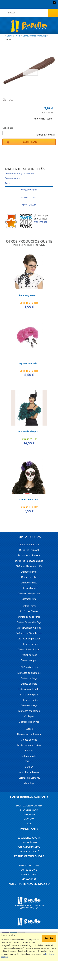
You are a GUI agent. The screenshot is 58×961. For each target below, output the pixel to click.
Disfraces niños (29, 582)
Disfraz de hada (29, 655)
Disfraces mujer (29, 571)
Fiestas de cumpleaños (29, 745)
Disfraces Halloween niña (29, 566)
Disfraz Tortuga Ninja (29, 616)
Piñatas (29, 750)
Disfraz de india (29, 683)
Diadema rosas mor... (29, 499)
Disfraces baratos (29, 588)
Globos (29, 728)
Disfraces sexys (29, 705)
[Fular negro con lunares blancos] (29, 271)
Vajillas (29, 761)
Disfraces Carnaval (29, 550)
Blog (29, 823)
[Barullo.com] (29, 26)
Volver (9, 36)
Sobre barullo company (29, 806)
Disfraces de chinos (29, 721)
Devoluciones (29, 205)
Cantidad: (7, 127)
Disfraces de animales (29, 672)
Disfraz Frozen (29, 606)
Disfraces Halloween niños (29, 560)
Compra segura (29, 842)
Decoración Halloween (29, 734)
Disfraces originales (29, 544)
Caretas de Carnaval (29, 777)
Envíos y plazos (29, 190)
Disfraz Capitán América (29, 627)
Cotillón (29, 767)
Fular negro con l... (29, 295)
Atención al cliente (29, 865)
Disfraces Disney (29, 611)
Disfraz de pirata (29, 667)
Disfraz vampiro (29, 660)
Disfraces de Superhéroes (29, 633)
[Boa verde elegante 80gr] (29, 408)
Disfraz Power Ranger (29, 649)
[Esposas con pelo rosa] (29, 340)
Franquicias (29, 814)
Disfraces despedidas (29, 593)
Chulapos (29, 716)
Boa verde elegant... (29, 431)
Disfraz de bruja (29, 678)
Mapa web (29, 819)
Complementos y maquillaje (35, 36)
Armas (8, 183)
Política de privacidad (29, 847)
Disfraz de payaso (29, 644)
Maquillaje (29, 783)
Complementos (12, 178)
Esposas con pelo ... (29, 363)
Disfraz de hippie (29, 694)
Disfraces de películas (29, 638)
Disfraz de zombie (29, 700)
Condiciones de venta (29, 838)
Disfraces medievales (29, 689)
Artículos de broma (29, 772)
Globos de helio (29, 739)
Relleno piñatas (29, 756)
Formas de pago (29, 197)
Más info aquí (41, 221)
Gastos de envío (29, 870)
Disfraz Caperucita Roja (29, 622)
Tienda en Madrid (29, 810)
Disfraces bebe (29, 577)
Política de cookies (29, 851)
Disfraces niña (29, 599)
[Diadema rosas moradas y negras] (29, 476)
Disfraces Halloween (29, 555)
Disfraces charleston (29, 711)
